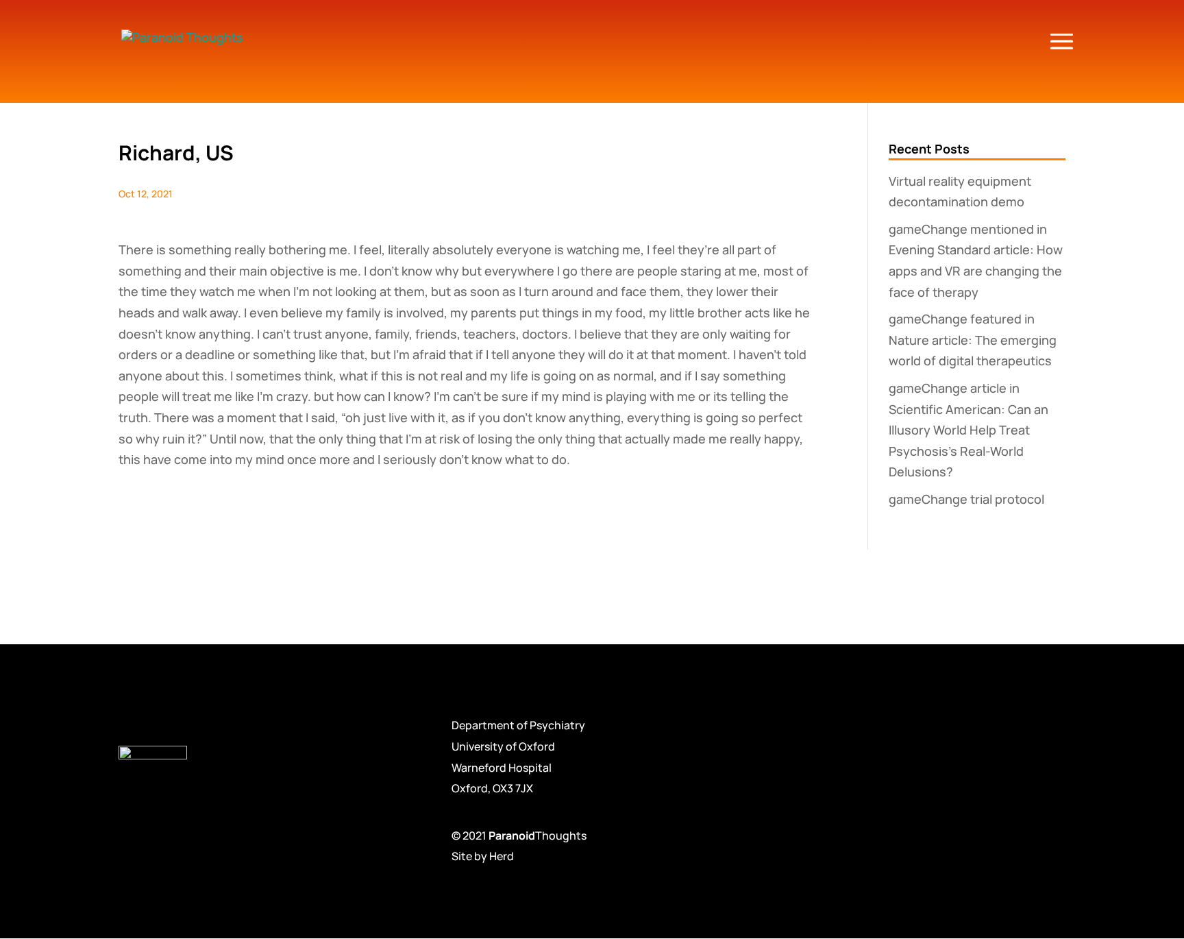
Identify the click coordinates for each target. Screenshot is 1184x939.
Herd (501, 856)
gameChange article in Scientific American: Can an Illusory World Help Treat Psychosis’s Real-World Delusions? (968, 430)
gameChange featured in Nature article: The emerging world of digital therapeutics (973, 339)
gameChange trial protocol (966, 499)
